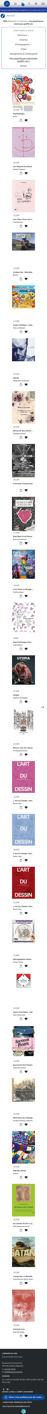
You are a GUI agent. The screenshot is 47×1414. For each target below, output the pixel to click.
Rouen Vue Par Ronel (23, 748)
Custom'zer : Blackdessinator (26, 272)
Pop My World (19, 1171)
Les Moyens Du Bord (22, 166)
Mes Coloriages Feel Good (25, 642)
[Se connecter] (29, 4)
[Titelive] (23, 1411)
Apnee (16, 378)
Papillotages (18, 113)
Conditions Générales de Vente (17, 1402)
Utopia (16, 695)
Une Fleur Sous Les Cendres (26, 219)
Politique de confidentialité (16, 1406)
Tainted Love (19, 1329)
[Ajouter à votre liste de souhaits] (26, 120)
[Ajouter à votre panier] (21, 120)
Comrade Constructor (23, 483)
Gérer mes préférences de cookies (26, 1397)
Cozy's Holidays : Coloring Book (27, 325)
